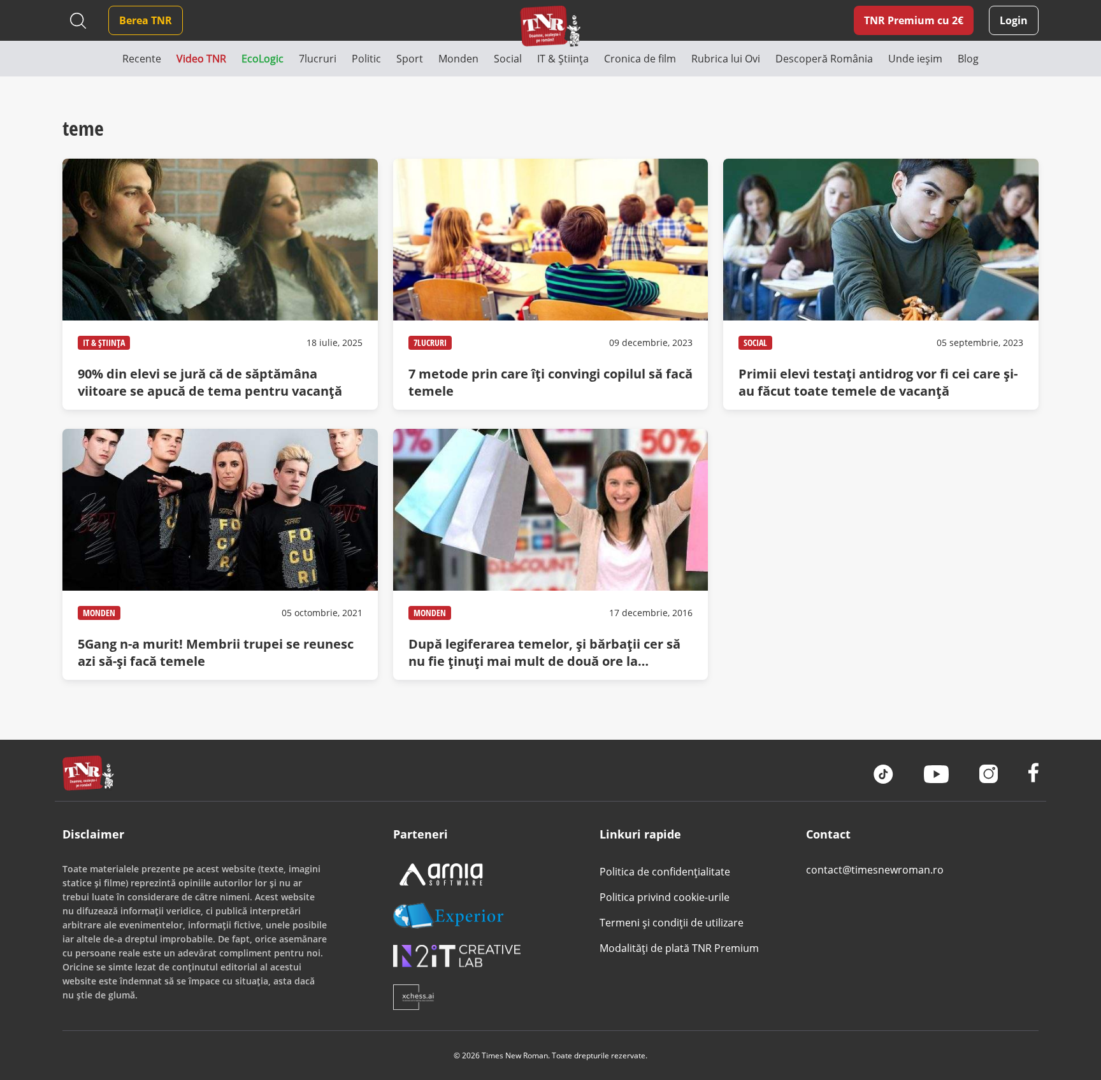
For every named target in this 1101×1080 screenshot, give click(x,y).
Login (1014, 20)
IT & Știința (104, 342)
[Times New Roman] (551, 26)
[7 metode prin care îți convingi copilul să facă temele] (550, 284)
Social (755, 342)
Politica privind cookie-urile (665, 897)
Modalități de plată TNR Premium (679, 948)
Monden (99, 613)
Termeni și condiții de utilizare (672, 923)
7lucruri (430, 342)
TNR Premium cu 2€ (913, 20)
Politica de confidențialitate (665, 872)
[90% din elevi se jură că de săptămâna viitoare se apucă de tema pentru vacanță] (219, 284)
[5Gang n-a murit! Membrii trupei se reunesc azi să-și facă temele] (219, 554)
